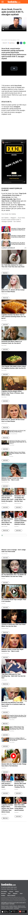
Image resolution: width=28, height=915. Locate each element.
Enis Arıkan (15, 195)
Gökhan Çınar (16, 201)
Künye (15, 889)
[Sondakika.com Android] (14, 911)
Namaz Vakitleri (11, 895)
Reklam (8, 889)
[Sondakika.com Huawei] (23, 911)
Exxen (19, 87)
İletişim (11, 889)
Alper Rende (5, 201)
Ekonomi (3, 893)
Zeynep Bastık (6, 195)
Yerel (21, 893)
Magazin (15, 893)
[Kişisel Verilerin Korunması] (20, 907)
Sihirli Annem (5, 204)
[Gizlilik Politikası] (13, 906)
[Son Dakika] (14, 2)
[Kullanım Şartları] (5, 906)
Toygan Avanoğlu (7, 199)
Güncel (11, 891)
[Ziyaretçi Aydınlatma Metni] (7, 908)
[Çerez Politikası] (9, 907)
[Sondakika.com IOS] (5, 911)
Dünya (17, 891)
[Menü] (2, 2)
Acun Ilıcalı (18, 85)
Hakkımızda (3, 889)
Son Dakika (4, 891)
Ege (14, 199)
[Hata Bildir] (16, 908)
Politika (3, 895)
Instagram (17, 106)
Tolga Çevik (22, 193)
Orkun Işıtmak (5, 197)
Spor (9, 893)
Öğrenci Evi (21, 204)
